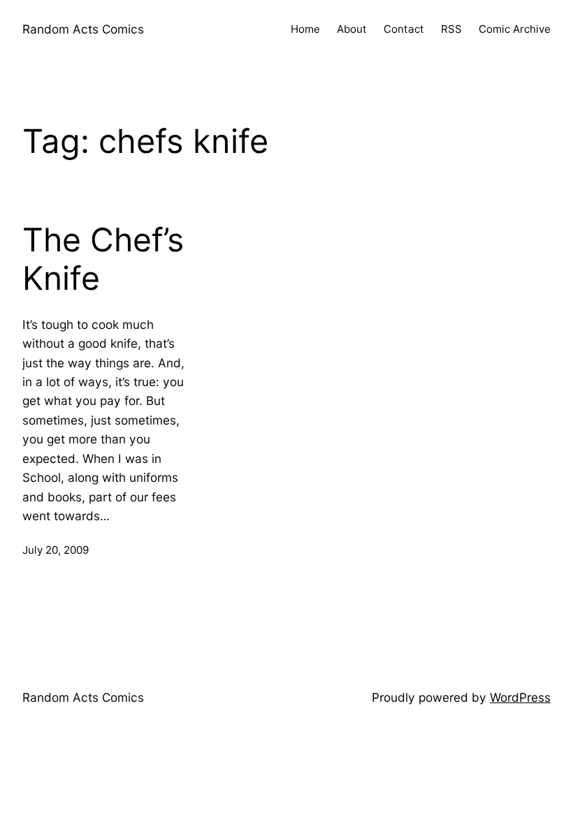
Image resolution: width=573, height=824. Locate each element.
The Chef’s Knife (103, 259)
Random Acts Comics (83, 29)
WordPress (520, 697)
